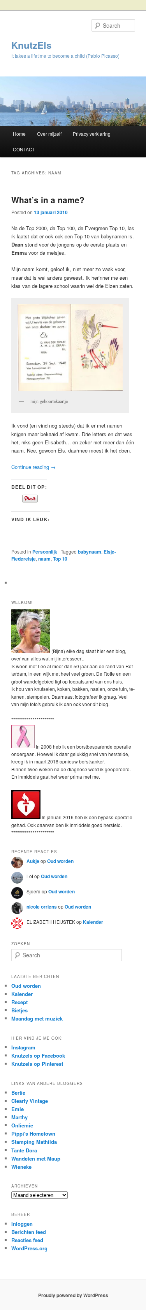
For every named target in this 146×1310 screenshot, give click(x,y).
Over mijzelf (49, 133)
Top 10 (60, 558)
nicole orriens (41, 906)
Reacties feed (27, 1240)
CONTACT (24, 149)
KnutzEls (31, 44)
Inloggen (22, 1223)
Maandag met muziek (37, 1018)
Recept (19, 1002)
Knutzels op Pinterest (37, 1063)
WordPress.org (29, 1248)
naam (44, 558)
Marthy (19, 1117)
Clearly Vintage (29, 1100)
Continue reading (33, 466)
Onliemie (22, 1125)
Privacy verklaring (92, 133)
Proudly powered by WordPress (73, 1295)
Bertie (18, 1092)
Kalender (93, 921)
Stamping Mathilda (34, 1141)
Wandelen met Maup (35, 1158)
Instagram (23, 1047)
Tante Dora (24, 1150)
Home (19, 133)
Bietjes (19, 1010)
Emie (17, 1109)
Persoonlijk (44, 551)
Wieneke (21, 1166)
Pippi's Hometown (33, 1133)
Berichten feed (28, 1231)
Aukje (32, 860)
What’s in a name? (47, 200)
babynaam (89, 551)
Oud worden (60, 860)
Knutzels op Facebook (38, 1055)
